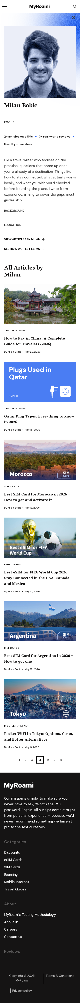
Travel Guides (14, 330)
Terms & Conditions (60, 976)
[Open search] (75, 7)
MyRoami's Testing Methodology (30, 914)
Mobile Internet (16, 726)
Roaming (11, 874)
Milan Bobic (14, 351)
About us (11, 922)
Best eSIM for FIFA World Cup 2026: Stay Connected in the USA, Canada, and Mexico (37, 578)
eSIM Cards (12, 564)
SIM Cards (11, 486)
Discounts (12, 852)
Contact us (13, 936)
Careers (10, 929)
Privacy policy (22, 991)
